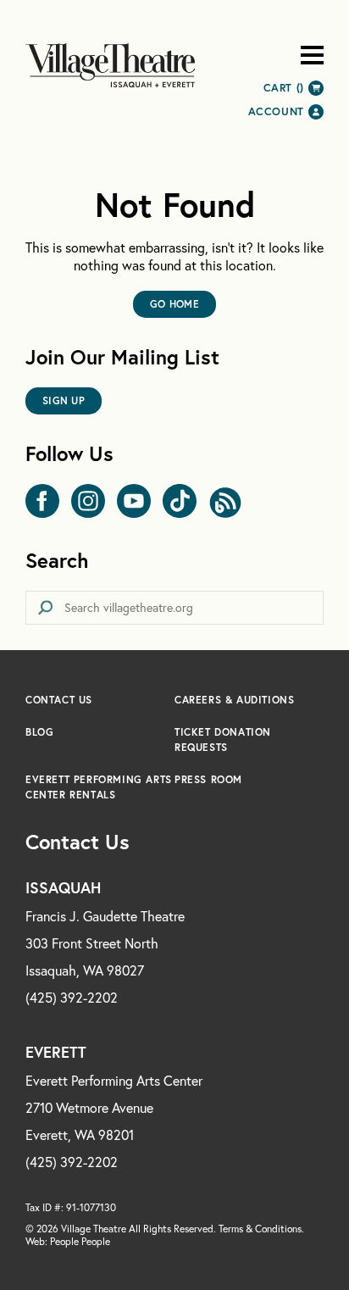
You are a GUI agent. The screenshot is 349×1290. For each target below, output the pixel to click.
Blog (39, 732)
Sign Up (63, 400)
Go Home (174, 303)
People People (80, 1241)
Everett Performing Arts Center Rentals (98, 787)
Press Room (208, 779)
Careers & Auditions (234, 699)
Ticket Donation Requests (222, 739)
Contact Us (58, 699)
